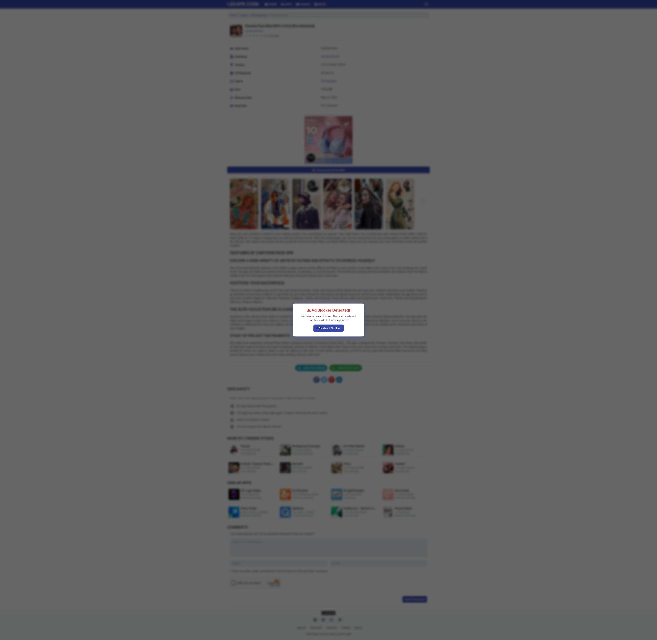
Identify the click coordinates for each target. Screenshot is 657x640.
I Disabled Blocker (328, 328)
